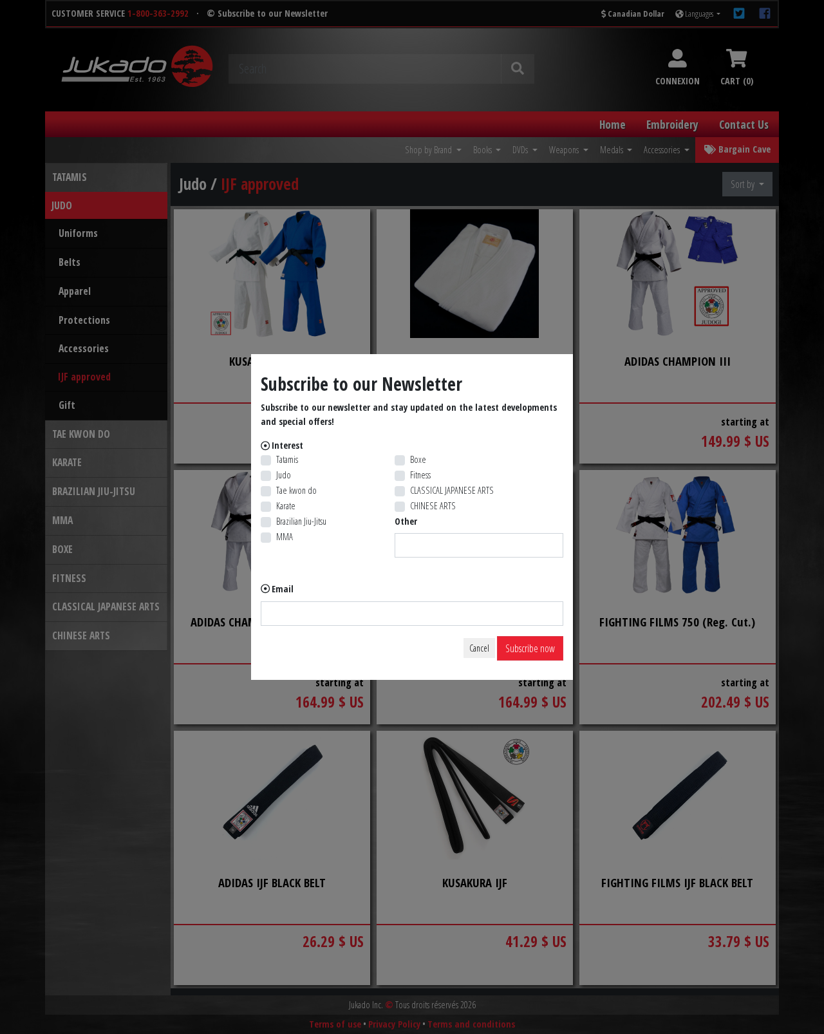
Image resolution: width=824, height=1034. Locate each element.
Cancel (479, 648)
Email (283, 589)
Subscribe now (530, 648)
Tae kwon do (296, 490)
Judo (283, 475)
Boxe (418, 459)
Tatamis (287, 459)
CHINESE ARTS (433, 506)
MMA (284, 537)
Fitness (420, 475)
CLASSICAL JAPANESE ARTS (452, 490)
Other (406, 521)
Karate (285, 506)
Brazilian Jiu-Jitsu (301, 521)
